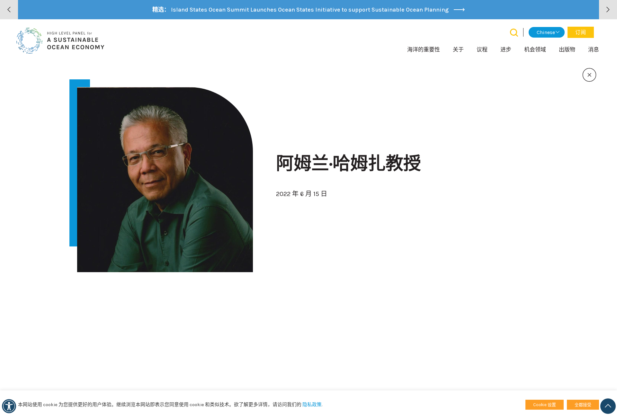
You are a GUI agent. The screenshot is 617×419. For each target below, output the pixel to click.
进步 (505, 49)
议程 (482, 49)
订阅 (580, 32)
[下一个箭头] (608, 9)
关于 (458, 49)
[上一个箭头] (9, 9)
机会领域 (535, 49)
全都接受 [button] (583, 404)
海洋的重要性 (423, 49)
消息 (593, 49)
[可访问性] (9, 406)
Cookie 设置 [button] (544, 404)
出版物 (567, 49)
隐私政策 (312, 404)
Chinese (546, 32)
